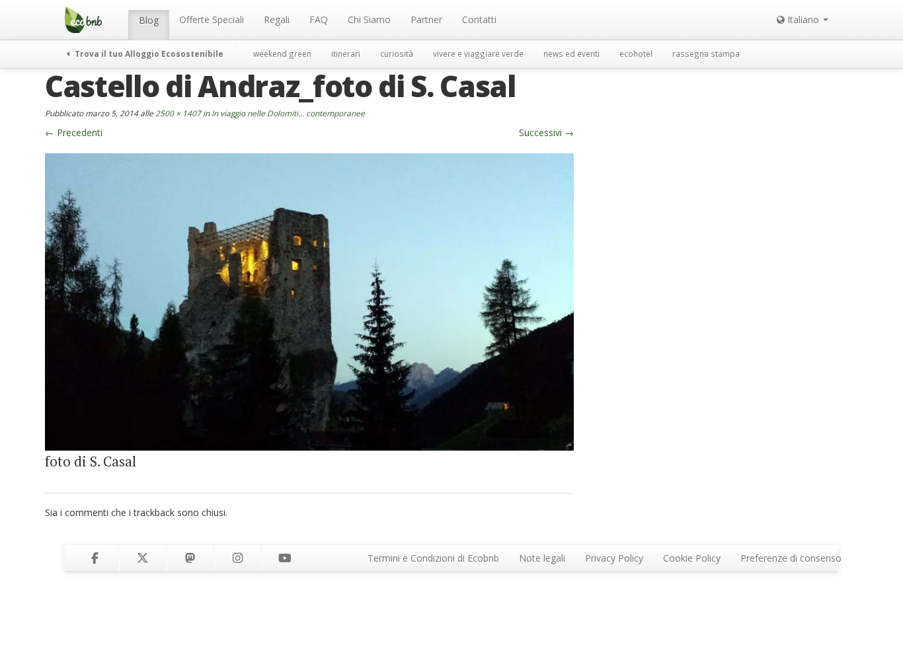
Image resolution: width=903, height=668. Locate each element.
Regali (277, 19)
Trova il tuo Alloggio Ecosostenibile (148, 53)
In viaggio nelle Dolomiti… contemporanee (288, 113)
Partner (426, 19)
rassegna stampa (706, 53)
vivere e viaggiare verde (478, 53)
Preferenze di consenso (791, 558)
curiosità (396, 53)
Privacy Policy (614, 558)
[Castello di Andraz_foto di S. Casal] (309, 301)
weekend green (282, 53)
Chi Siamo (369, 19)
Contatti (479, 19)
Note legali (542, 558)
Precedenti (73, 132)
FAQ (318, 19)
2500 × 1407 (178, 113)
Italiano (803, 19)
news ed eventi (571, 53)
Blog (149, 20)
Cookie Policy (692, 558)
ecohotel (635, 53)
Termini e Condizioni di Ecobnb (433, 558)
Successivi (546, 132)
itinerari (345, 53)
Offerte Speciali (211, 19)
